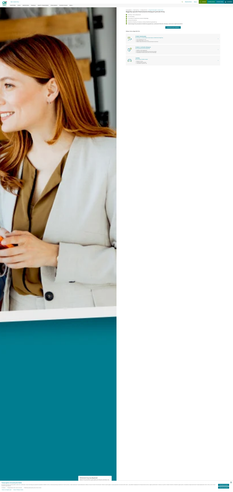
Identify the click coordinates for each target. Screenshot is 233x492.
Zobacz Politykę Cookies (18, 489)
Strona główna (129, 10)
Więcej (195, 1)
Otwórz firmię (220, 1)
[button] (231, 482)
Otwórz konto (211, 1)
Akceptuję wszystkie (224, 484)
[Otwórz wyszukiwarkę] (182, 2)
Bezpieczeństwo (188, 1)
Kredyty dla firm (144, 10)
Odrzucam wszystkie (223, 487)
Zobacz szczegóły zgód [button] (6, 489)
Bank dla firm (136, 10)
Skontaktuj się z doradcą (173, 27)
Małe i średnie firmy (15, 1)
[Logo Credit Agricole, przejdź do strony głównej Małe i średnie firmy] (4, 3)
